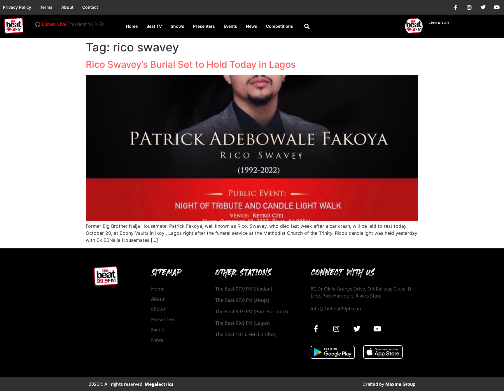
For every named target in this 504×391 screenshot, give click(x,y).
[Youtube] (496, 7)
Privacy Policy (17, 7)
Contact (90, 7)
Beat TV (154, 26)
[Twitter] (483, 7)
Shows (177, 26)
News (251, 26)
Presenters (204, 26)
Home (132, 26)
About (67, 7)
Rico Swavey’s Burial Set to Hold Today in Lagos (191, 64)
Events (230, 26)
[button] (307, 26)
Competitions (279, 26)
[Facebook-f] (455, 7)
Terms (46, 7)
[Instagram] (469, 7)
